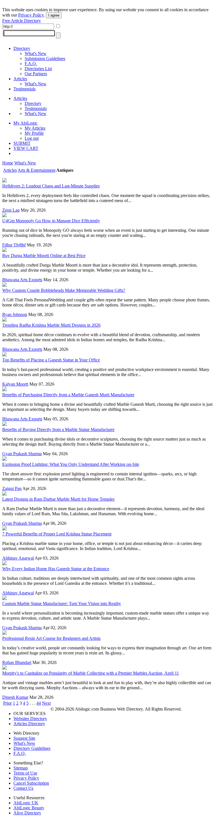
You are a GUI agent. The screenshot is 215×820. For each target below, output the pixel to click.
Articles (20, 78)
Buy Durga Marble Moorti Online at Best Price (43, 255)
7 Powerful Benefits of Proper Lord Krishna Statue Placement (56, 534)
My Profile (34, 133)
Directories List (38, 68)
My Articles (35, 128)
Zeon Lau (11, 210)
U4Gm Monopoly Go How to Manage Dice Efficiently (51, 220)
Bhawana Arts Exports (22, 279)
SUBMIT (22, 143)
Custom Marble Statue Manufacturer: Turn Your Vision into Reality (61, 603)
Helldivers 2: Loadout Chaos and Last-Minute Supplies (51, 186)
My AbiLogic (25, 123)
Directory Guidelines (31, 748)
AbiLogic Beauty (28, 807)
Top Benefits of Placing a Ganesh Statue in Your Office (51, 360)
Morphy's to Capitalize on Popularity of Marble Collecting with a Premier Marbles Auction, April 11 (90, 673)
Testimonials (24, 88)
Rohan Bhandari (16, 662)
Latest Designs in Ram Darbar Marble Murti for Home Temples (58, 499)
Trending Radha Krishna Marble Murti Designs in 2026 (51, 325)
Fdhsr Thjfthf (14, 244)
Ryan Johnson (14, 314)
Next (46, 703)
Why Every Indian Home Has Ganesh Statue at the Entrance (55, 568)
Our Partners (36, 73)
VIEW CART (25, 148)
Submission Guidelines (45, 58)
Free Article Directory (21, 20)
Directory (21, 48)
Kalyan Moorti (15, 384)
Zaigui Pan (12, 488)
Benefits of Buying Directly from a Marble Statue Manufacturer (58, 429)
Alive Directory (27, 812)
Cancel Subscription (31, 783)
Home (7, 163)
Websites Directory (30, 718)
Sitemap (20, 768)
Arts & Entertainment (36, 170)
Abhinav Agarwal (18, 558)
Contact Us (23, 788)
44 (38, 703)
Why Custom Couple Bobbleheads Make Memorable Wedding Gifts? (63, 290)
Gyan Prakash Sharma (22, 453)
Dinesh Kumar (15, 697)
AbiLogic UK (25, 802)
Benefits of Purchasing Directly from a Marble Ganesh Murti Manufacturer (68, 394)
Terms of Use (25, 773)
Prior (7, 703)
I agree (53, 15)
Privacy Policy (31, 15)
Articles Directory (29, 723)
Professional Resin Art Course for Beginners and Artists (51, 638)
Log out (32, 138)
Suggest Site (24, 738)
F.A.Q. (31, 63)
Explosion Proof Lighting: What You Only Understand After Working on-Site (70, 464)
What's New (35, 53)
